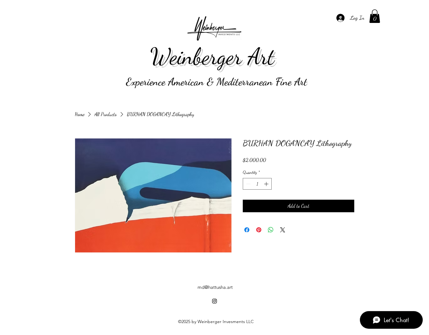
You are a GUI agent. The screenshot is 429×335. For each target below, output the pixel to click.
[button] (374, 16)
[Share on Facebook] (247, 230)
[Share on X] (282, 230)
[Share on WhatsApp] (270, 230)
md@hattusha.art (215, 287)
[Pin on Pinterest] (259, 230)
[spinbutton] (257, 183)
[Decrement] (248, 183)
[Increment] (267, 183)
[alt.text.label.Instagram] (342, 18)
